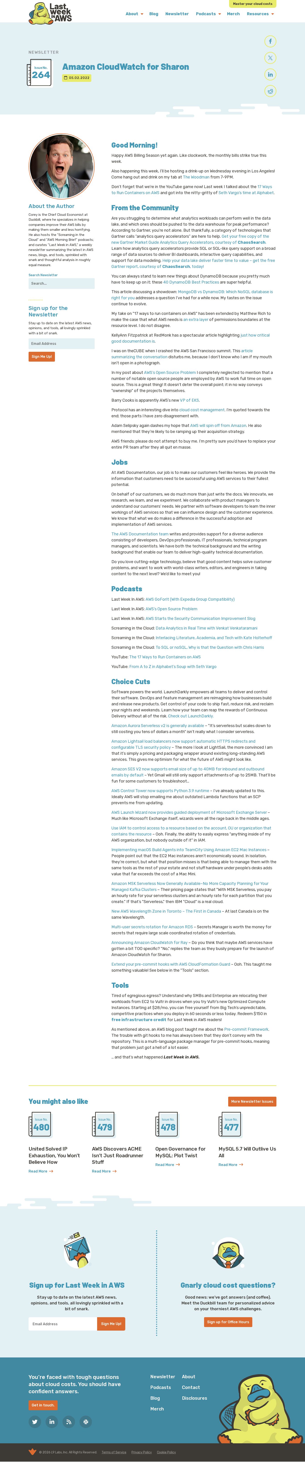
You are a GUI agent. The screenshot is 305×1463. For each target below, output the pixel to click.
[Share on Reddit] (270, 91)
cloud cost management (202, 409)
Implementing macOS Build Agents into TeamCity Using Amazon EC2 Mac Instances (188, 849)
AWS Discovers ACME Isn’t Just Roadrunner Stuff (117, 1155)
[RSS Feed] (69, 1422)
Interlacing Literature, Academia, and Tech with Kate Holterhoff (214, 637)
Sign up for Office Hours (228, 1322)
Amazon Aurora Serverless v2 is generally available (157, 725)
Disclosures (194, 1398)
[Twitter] (35, 1422)
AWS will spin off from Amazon (218, 425)
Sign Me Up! (42, 356)
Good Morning (133, 144)
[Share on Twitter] (270, 58)
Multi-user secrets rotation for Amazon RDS (152, 926)
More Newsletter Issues (252, 1101)
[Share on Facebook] (270, 41)
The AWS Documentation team (140, 534)
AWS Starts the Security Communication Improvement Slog (200, 618)
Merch (157, 1409)
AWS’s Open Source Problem (170, 372)
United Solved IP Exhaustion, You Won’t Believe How (54, 1155)
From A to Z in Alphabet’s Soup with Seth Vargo (173, 666)
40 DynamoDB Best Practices (191, 282)
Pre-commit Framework (246, 1029)
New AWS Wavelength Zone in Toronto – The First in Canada (166, 911)
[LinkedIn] (52, 1422)
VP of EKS (189, 400)
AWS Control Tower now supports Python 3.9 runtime (160, 790)
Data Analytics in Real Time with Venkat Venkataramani (206, 628)
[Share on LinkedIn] (270, 74)
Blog (155, 1398)
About (188, 1376)
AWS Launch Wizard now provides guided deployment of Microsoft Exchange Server (189, 812)
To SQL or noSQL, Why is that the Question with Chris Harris (210, 647)
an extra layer (195, 319)
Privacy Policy (142, 1452)
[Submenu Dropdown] (142, 14)
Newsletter (162, 1376)
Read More (57, 1171)
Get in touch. (43, 1405)
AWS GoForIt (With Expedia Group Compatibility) (190, 599)
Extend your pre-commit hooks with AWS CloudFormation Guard (170, 964)
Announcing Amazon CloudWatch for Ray (149, 942)
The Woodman (196, 177)
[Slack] (85, 1422)
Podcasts (160, 1387)
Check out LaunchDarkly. (191, 716)
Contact (191, 1387)
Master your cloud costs (252, 4)
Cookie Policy (166, 1452)
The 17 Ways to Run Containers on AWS (165, 657)
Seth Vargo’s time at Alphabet (246, 192)
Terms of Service (114, 1452)
